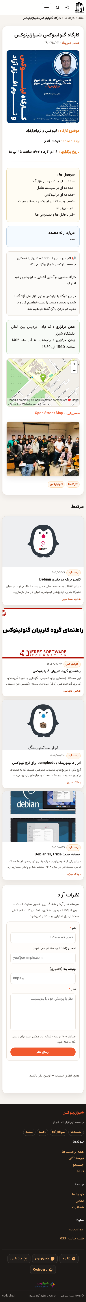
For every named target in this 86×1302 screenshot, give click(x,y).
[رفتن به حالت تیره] (67, 7)
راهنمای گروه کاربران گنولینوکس (57, 671)
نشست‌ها (76, 1132)
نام (72, 928)
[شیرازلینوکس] (79, 7)
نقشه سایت (76, 1238)
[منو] (46, 7)
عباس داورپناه (71, 42)
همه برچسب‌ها (73, 1152)
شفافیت (78, 1207)
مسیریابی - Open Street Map (57, 413)
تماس (80, 1201)
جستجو (78, 1165)
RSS (80, 1171)
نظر (72, 989)
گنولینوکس (56, 484)
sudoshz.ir (76, 1229)
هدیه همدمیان (71, 599)
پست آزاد (73, 572)
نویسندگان (76, 1158)
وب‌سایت (63, 969)
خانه (81, 18)
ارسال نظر (43, 1052)
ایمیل (54, 948)
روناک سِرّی (74, 782)
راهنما (42, 1132)
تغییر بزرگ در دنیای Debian (59, 579)
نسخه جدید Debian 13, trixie (58, 854)
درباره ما (78, 1194)
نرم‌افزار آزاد (58, 1132)
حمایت (29, 1132)
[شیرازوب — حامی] (45, 1284)
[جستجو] (57, 7)
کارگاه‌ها (69, 18)
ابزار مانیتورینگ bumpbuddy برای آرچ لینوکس (46, 763)
